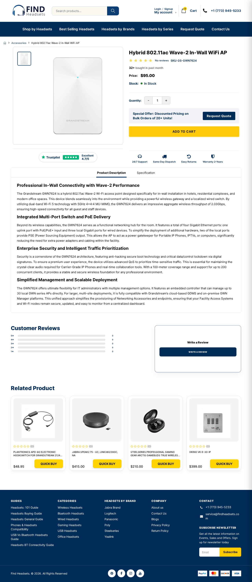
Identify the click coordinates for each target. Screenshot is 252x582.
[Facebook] (121, 573)
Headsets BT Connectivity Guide (32, 545)
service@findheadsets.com (222, 516)
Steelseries (112, 531)
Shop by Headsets (37, 29)
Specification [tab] (146, 173)
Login (157, 8)
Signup (168, 8)
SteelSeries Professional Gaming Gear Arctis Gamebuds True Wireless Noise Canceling (155, 455)
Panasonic (111, 519)
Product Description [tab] (111, 173)
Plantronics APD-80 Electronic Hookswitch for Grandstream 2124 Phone (36, 455)
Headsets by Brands (118, 29)
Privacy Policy (160, 525)
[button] (188, 11)
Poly (107, 525)
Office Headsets (68, 537)
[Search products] (113, 10)
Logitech (110, 513)
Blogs (155, 519)
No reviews (162, 60)
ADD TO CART (184, 131)
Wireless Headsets (70, 507)
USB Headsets (67, 531)
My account (163, 12)
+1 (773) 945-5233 (218, 507)
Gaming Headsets (70, 525)
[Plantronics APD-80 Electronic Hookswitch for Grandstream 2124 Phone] (38, 420)
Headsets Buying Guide (26, 513)
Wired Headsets (68, 519)
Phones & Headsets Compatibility (24, 527)
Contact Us (221, 29)
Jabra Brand (112, 507)
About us (157, 507)
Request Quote (192, 29)
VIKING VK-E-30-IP (200, 452)
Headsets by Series (157, 29)
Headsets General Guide (27, 519)
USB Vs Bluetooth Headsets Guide (29, 537)
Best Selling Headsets (76, 29)
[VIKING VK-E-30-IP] (214, 420)
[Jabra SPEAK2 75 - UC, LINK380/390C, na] (97, 420)
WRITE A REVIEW (198, 352)
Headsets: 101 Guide (24, 507)
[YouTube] (140, 573)
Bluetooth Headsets (71, 513)
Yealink (109, 537)
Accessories (18, 42)
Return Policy (160, 531)
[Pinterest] (112, 573)
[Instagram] (131, 573)
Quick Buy (49, 464)
